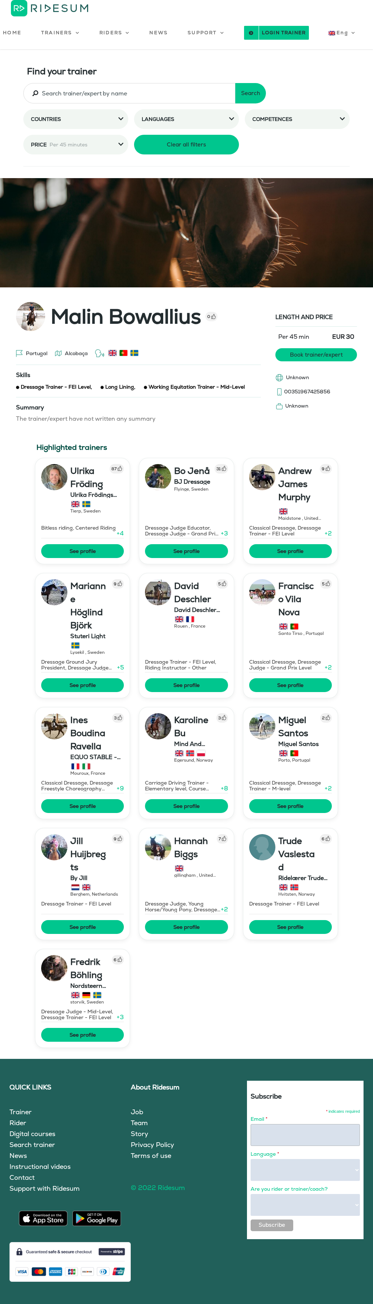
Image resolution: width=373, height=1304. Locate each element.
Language (265, 1154)
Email (259, 1119)
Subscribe (272, 1224)
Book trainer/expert (316, 354)
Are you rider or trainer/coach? (289, 1189)
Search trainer (32, 1144)
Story (139, 1134)
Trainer (20, 1112)
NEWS (158, 33)
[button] (60, 32)
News (18, 1155)
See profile (83, 551)
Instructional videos (40, 1166)
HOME (12, 33)
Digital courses (32, 1134)
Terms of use (151, 1155)
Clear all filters (186, 144)
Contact (22, 1177)
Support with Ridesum (44, 1188)
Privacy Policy (152, 1144)
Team (139, 1123)
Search (250, 93)
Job (137, 1112)
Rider (17, 1123)
